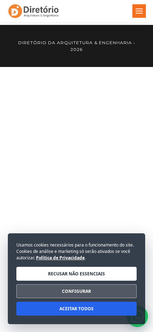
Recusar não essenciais (76, 274)
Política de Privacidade (60, 258)
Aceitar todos (76, 309)
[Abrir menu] (139, 11)
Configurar (76, 291)
